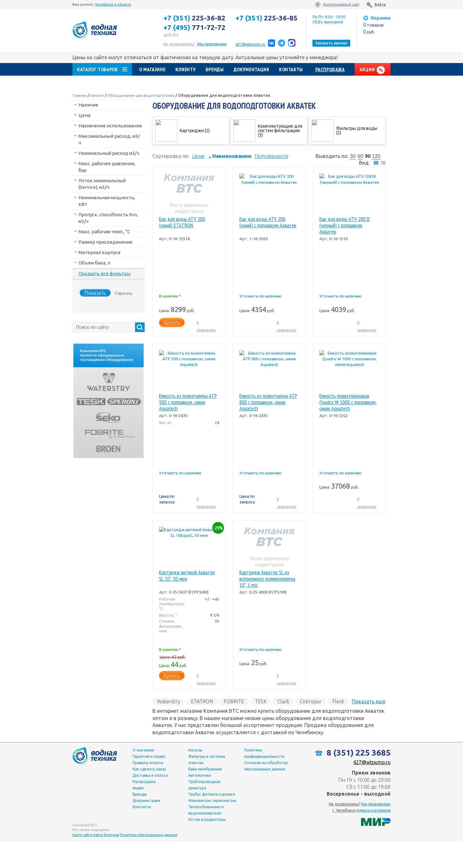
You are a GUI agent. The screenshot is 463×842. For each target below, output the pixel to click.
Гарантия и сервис (149, 756)
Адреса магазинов (374, 810)
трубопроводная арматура (204, 785)
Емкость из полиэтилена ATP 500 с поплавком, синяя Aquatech (188, 402)
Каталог (97, 95)
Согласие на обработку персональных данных (266, 766)
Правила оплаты (148, 763)
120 (376, 156)
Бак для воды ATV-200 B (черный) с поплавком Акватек (344, 225)
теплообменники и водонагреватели (206, 810)
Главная (79, 95)
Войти (380, 4)
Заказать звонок (331, 43)
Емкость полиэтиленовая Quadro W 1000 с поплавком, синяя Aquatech (348, 402)
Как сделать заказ (149, 769)
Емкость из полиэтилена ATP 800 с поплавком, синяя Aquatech (268, 402)
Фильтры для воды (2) (356, 130)
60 (360, 156)
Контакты (291, 69)
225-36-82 (194, 18)
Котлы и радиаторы (207, 819)
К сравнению (206, 326)
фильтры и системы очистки (206, 759)
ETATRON (202, 701)
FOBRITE (234, 701)
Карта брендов (106, 835)
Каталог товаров (97, 69)
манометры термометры (212, 800)
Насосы (195, 750)
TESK (261, 701)
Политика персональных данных (148, 835)
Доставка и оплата (150, 775)
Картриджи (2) (195, 130)
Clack (283, 701)
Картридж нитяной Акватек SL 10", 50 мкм (187, 575)
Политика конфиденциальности (264, 753)
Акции (368, 69)
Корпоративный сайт (341, 4)
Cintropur (311, 701)
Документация (251, 69)
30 (353, 156)
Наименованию (230, 156)
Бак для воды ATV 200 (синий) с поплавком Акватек (267, 222)
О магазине (152, 69)
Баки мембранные (205, 769)
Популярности (271, 156)
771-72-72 (194, 27)
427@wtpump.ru (250, 44)
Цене (198, 156)
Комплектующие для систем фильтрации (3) (280, 130)
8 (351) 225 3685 (358, 752)
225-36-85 (267, 18)
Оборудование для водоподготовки (140, 95)
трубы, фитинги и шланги (211, 794)
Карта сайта (82, 835)
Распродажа (330, 69)
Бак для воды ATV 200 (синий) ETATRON (182, 222)
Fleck (338, 701)
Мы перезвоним (376, 804)
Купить (172, 322)
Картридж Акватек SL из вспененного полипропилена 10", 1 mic (267, 578)
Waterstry (168, 701)
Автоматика (199, 775)
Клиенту (185, 69)
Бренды (215, 69)
